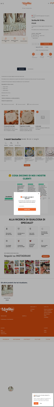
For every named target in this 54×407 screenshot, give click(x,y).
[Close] (38, 193)
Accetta (36, 403)
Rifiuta (41, 403)
